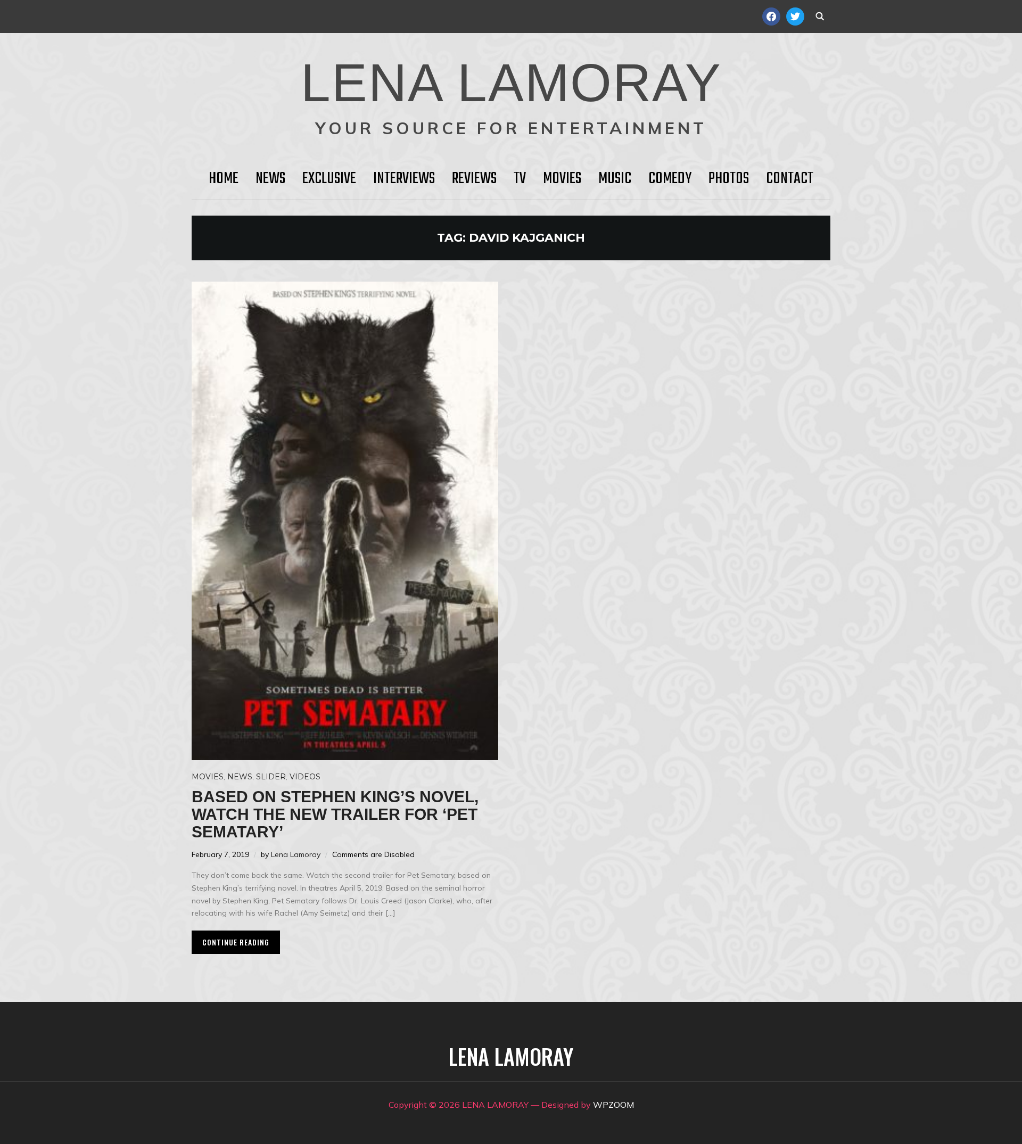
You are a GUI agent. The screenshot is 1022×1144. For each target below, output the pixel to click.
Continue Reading (235, 942)
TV (520, 179)
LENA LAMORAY (511, 82)
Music (614, 179)
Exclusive (329, 179)
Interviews (404, 179)
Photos (728, 179)
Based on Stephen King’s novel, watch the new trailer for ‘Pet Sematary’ (335, 814)
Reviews (474, 179)
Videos (305, 776)
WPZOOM (613, 1104)
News (270, 179)
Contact (789, 179)
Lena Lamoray (295, 854)
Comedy (669, 179)
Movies (562, 179)
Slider (271, 776)
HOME (223, 179)
